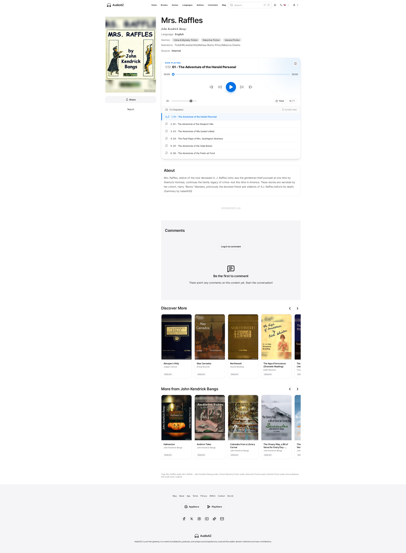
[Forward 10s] (242, 87)
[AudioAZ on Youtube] (206, 518)
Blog (224, 5)
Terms (195, 496)
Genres (175, 5)
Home (154, 5)
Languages (187, 5)
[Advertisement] (231, 208)
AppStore (194, 506)
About (181, 496)
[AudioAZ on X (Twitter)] (191, 518)
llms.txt (230, 496)
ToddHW (179, 45)
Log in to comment (231, 246)
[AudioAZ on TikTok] (214, 518)
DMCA (212, 496)
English (179, 34)
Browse (164, 5)
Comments (213, 5)
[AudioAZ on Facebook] (184, 518)
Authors (200, 5)
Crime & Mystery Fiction (186, 40)
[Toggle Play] (231, 87)
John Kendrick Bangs (174, 29)
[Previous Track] (211, 87)
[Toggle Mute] (167, 100)
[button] (284, 5)
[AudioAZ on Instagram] (199, 518)
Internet (176, 50)
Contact (221, 496)
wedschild (191, 45)
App (188, 496)
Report (130, 109)
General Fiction (232, 40)
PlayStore (217, 506)
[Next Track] (250, 87)
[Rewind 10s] (220, 87)
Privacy (203, 496)
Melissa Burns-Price (209, 45)
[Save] (295, 63)
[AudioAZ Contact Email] (222, 518)
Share (132, 99)
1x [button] (290, 101)
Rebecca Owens (230, 45)
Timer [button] (281, 101)
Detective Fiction (211, 40)
